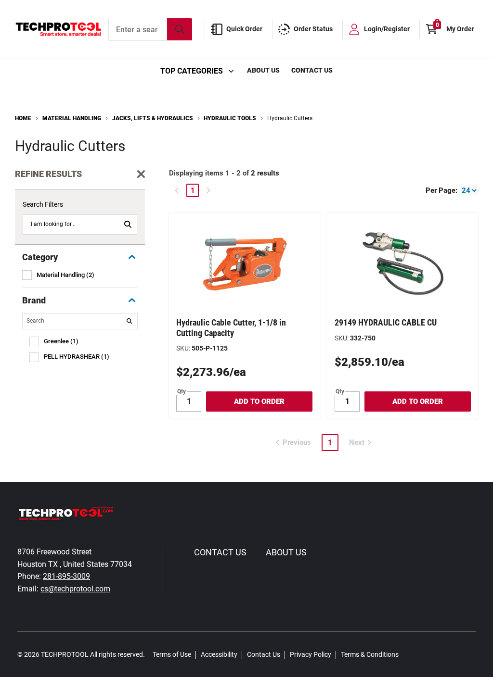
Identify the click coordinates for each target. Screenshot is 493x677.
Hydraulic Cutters (289, 118)
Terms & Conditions (370, 654)
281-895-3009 (66, 576)
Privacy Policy (310, 654)
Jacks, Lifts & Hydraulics (152, 118)
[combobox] (150, 29)
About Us (263, 70)
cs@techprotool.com (75, 588)
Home (23, 118)
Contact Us (312, 70)
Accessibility (219, 654)
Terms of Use (172, 654)
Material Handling (71, 118)
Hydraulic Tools (230, 118)
